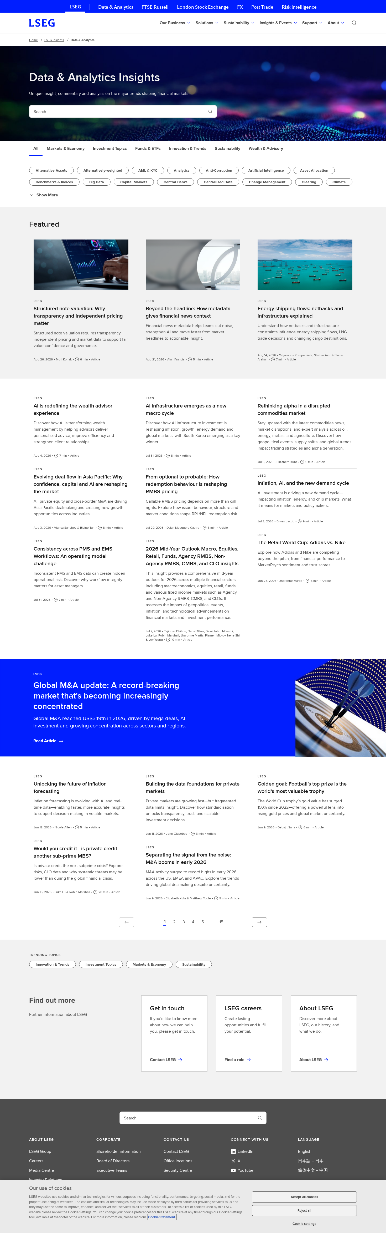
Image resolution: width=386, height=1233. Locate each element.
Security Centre (178, 1170)
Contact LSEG (176, 1151)
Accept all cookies (304, 1196)
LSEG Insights (54, 40)
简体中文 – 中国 (313, 1170)
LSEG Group (40, 1151)
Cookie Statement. (162, 1217)
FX (240, 7)
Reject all (304, 1210)
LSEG (75, 7)
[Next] (259, 922)
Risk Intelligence (299, 7)
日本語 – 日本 (311, 1161)
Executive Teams (111, 1170)
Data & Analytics (115, 7)
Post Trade (262, 7)
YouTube (245, 1170)
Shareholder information (118, 1151)
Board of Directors (112, 1161)
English (304, 1151)
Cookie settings (304, 1223)
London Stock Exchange (203, 7)
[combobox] (116, 111)
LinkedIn (245, 1151)
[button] (164, 922)
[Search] (354, 23)
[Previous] (126, 922)
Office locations (178, 1161)
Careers (36, 1161)
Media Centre (41, 1170)
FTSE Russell (155, 7)
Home (33, 40)
